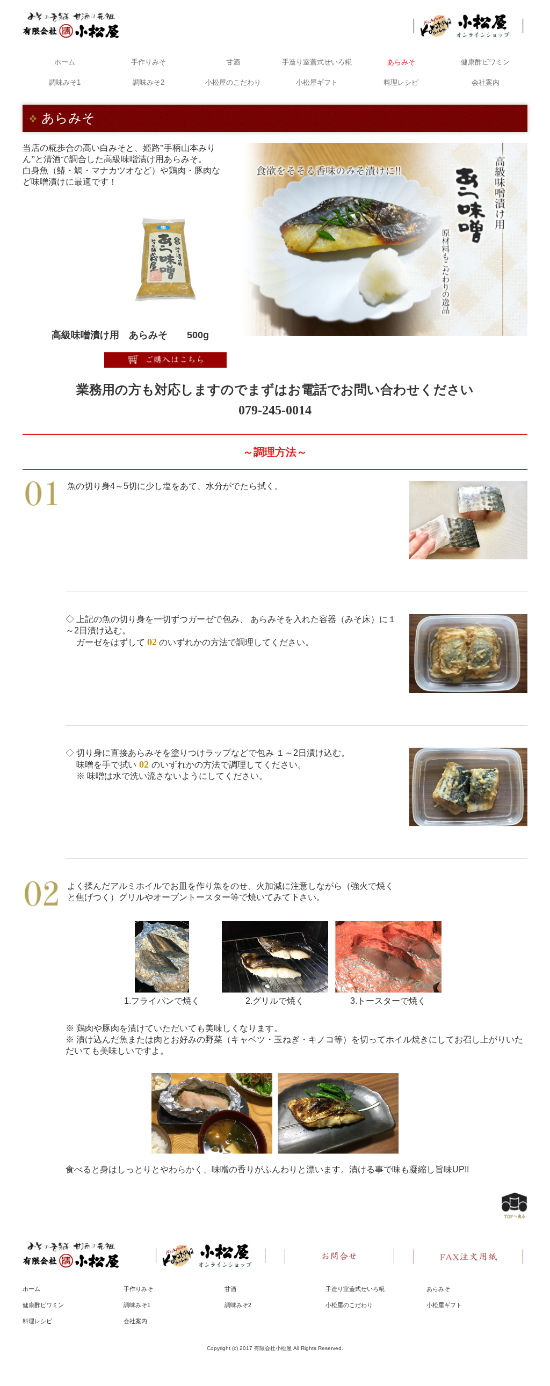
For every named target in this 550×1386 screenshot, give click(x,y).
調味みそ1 (65, 82)
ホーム (64, 62)
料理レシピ (400, 82)
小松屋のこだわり (233, 82)
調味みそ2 (148, 82)
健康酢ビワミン (485, 62)
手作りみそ (148, 62)
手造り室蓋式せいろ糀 (317, 62)
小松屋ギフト (317, 82)
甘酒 (233, 62)
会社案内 (486, 82)
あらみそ (401, 62)
